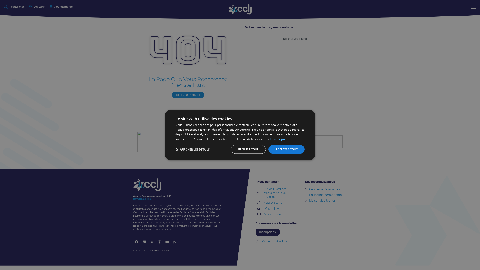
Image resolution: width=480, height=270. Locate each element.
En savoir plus (278, 139)
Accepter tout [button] (287, 149)
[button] (192, 149)
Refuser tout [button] (248, 149)
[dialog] (240, 135)
